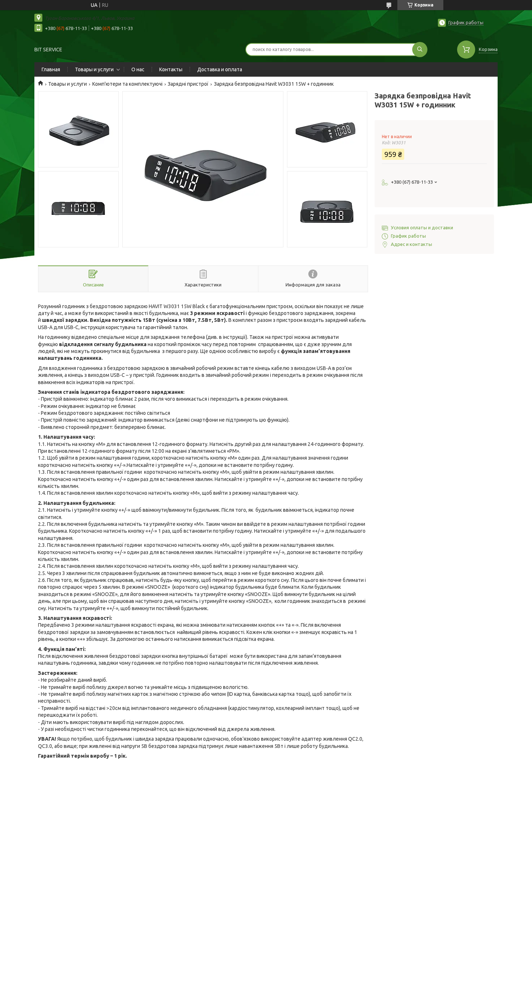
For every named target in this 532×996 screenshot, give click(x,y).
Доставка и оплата (219, 69)
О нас (137, 69)
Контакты (170, 69)
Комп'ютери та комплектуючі (127, 84)
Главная (51, 69)
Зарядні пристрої (188, 84)
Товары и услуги (94, 69)
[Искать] (419, 49)
